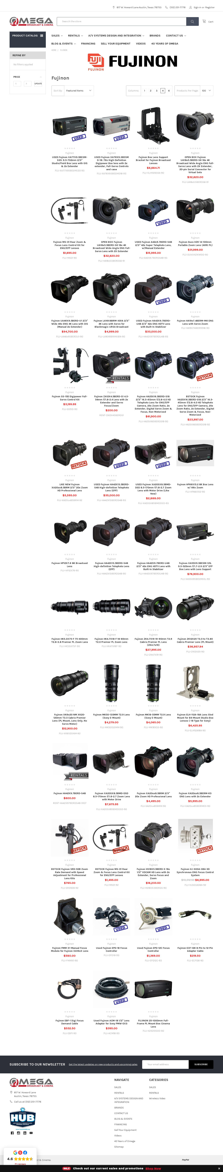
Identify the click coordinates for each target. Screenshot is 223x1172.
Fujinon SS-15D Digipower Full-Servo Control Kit (69, 398)
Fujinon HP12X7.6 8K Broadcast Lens (70, 565)
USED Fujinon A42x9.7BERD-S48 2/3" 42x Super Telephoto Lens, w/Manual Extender (153, 245)
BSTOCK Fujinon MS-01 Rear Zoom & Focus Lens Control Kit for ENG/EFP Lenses (112, 872)
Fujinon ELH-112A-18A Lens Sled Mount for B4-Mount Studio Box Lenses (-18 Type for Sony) (195, 717)
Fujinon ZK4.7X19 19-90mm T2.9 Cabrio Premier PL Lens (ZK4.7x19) (153, 641)
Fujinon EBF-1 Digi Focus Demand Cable (70, 1022)
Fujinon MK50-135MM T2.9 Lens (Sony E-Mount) (111, 716)
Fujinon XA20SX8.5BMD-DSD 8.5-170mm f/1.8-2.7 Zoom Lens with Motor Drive (111, 796)
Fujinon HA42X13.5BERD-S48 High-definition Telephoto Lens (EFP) (111, 566)
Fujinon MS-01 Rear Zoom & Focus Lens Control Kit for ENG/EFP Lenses (69, 245)
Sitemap (119, 1146)
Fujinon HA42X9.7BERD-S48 (70, 793)
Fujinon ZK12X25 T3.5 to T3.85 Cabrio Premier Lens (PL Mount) (195, 640)
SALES (55, 35)
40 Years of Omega (164, 43)
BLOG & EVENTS (62, 43)
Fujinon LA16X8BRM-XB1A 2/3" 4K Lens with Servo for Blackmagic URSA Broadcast (111, 323)
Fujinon (63, 50)
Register (210, 7)
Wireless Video (157, 1098)
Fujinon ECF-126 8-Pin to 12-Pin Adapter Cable (195, 950)
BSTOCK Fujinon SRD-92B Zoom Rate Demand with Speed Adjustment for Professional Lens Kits (69, 874)
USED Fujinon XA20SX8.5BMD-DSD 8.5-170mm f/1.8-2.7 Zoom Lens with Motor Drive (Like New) (153, 489)
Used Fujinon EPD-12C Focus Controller (153, 950)
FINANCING (88, 43)
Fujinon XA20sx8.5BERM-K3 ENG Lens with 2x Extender (195, 795)
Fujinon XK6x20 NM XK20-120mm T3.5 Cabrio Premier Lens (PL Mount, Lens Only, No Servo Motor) (69, 719)
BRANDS (155, 35)
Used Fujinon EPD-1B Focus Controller (111, 950)
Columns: (133, 90)
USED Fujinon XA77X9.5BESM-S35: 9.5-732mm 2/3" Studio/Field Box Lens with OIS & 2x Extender (69, 162)
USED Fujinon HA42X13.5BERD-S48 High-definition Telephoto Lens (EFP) (111, 487)
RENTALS (74, 35)
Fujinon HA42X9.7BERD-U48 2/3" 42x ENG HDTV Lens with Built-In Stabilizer (153, 566)
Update (38, 84)
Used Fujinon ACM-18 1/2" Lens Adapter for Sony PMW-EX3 (111, 1022)
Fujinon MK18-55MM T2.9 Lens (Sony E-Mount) (153, 716)
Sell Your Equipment (115, 43)
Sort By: (58, 90)
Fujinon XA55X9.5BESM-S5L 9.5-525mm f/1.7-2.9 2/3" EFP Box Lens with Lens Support (195, 566)
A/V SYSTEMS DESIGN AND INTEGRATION (115, 35)
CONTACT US (175, 35)
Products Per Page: (187, 90)
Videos (141, 43)
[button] (27, 77)
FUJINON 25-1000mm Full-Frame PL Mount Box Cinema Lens (153, 1023)
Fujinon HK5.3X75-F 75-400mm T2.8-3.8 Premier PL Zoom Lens (69, 640)
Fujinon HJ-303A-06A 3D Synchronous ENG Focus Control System (195, 872)
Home (53, 50)
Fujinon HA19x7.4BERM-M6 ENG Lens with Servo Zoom (195, 322)
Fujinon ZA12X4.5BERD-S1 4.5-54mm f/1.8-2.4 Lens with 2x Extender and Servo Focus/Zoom (111, 401)
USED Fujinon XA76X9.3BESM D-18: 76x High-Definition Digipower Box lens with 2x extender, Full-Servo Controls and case (111, 163)
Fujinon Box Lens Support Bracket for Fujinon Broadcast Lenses (153, 160)
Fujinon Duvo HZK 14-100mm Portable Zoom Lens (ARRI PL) (195, 244)
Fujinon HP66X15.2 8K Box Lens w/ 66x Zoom (195, 486)
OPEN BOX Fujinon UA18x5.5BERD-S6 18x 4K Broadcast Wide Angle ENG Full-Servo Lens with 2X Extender (111, 247)
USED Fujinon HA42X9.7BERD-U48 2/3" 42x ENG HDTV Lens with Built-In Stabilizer (153, 323)
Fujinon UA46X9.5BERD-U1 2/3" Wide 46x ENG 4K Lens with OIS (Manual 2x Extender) (69, 323)
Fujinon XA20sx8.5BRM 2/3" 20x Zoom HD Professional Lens (153, 795)
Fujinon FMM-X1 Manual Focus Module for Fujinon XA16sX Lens (69, 950)
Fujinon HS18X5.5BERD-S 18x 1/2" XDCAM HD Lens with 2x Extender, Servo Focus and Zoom (153, 874)
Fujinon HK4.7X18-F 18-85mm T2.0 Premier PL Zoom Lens (111, 640)
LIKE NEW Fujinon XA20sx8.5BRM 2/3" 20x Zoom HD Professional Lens (70, 487)
